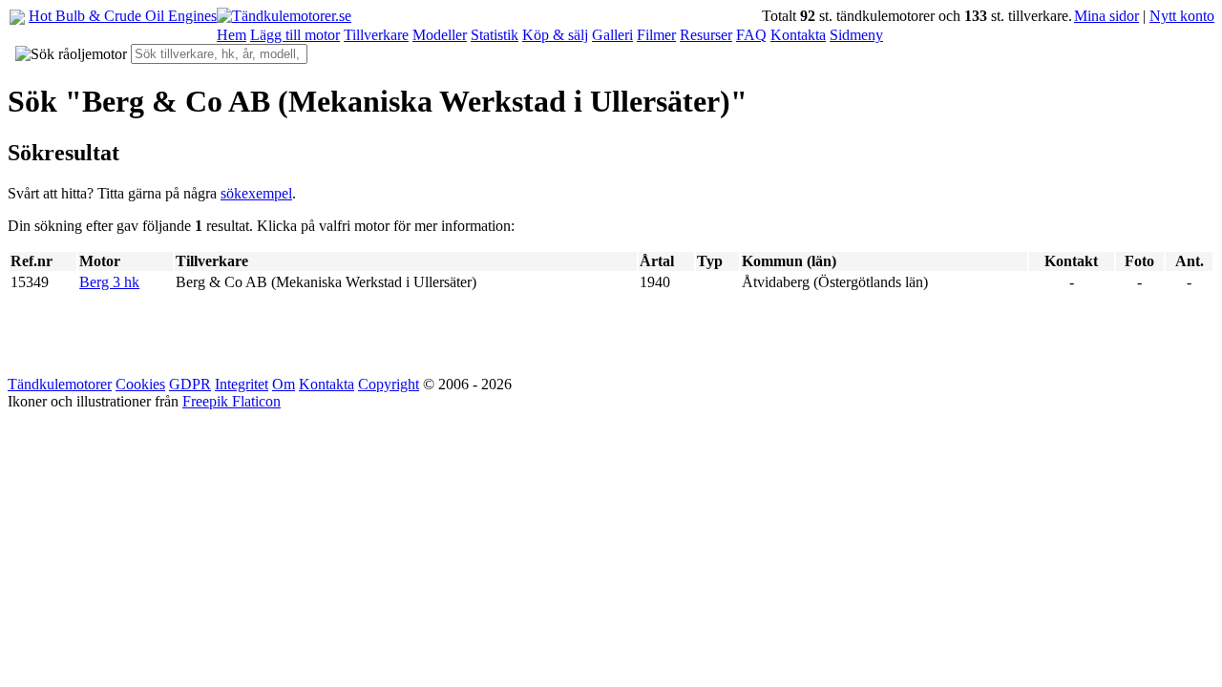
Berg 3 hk (109, 282)
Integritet (241, 384)
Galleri (612, 35)
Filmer (656, 35)
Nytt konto (1181, 16)
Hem (231, 35)
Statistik (494, 35)
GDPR (190, 384)
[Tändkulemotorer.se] (284, 16)
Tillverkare (376, 35)
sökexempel (256, 193)
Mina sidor (1106, 16)
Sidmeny (856, 35)
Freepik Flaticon (231, 401)
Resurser (706, 35)
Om (283, 384)
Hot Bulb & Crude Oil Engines (123, 16)
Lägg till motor (295, 35)
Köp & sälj (555, 35)
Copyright (388, 384)
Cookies (140, 384)
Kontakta (798, 35)
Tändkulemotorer (60, 384)
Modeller (439, 35)
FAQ (751, 35)
